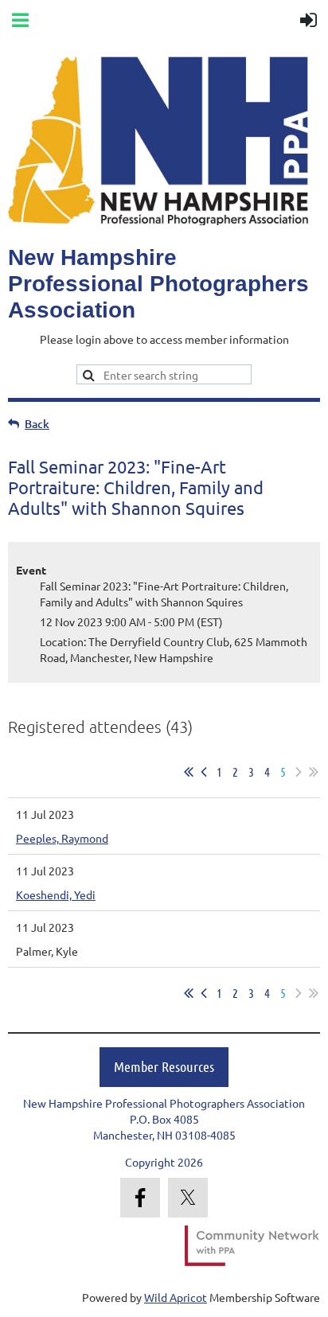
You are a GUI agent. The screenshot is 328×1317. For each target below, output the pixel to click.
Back (37, 423)
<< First (188, 771)
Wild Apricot (175, 1297)
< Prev (204, 771)
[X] (188, 1198)
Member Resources (164, 1066)
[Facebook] (140, 1198)
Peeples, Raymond (62, 838)
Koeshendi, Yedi (56, 894)
